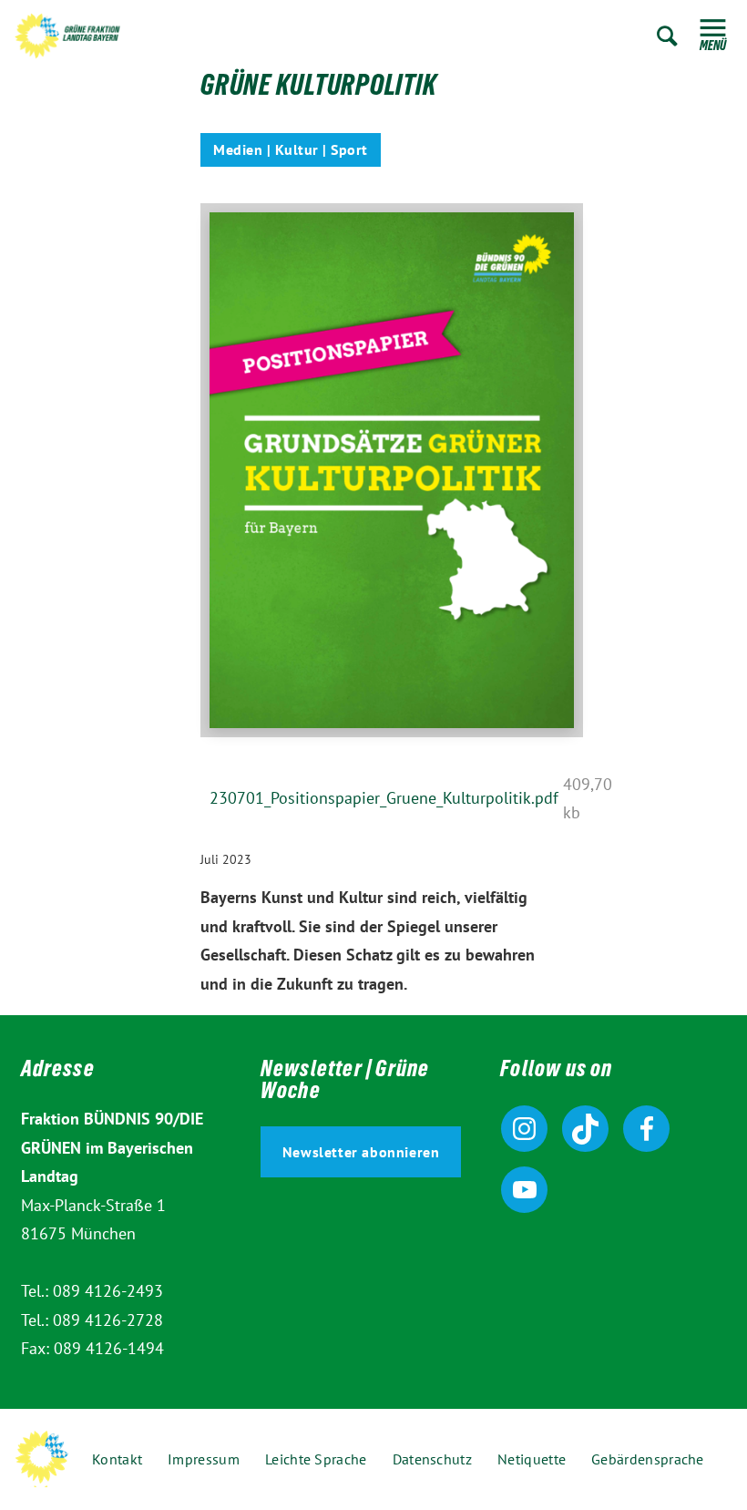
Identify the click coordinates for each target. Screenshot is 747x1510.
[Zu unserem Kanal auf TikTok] (585, 1128)
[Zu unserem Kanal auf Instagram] (524, 1128)
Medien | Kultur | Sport (290, 149)
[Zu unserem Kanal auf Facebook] (646, 1128)
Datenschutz (432, 1459)
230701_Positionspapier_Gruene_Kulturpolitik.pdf (384, 797)
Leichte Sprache (316, 1459)
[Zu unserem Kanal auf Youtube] (524, 1190)
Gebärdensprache (647, 1459)
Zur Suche (667, 36)
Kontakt (117, 1459)
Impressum (204, 1459)
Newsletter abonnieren (361, 1152)
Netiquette (531, 1459)
